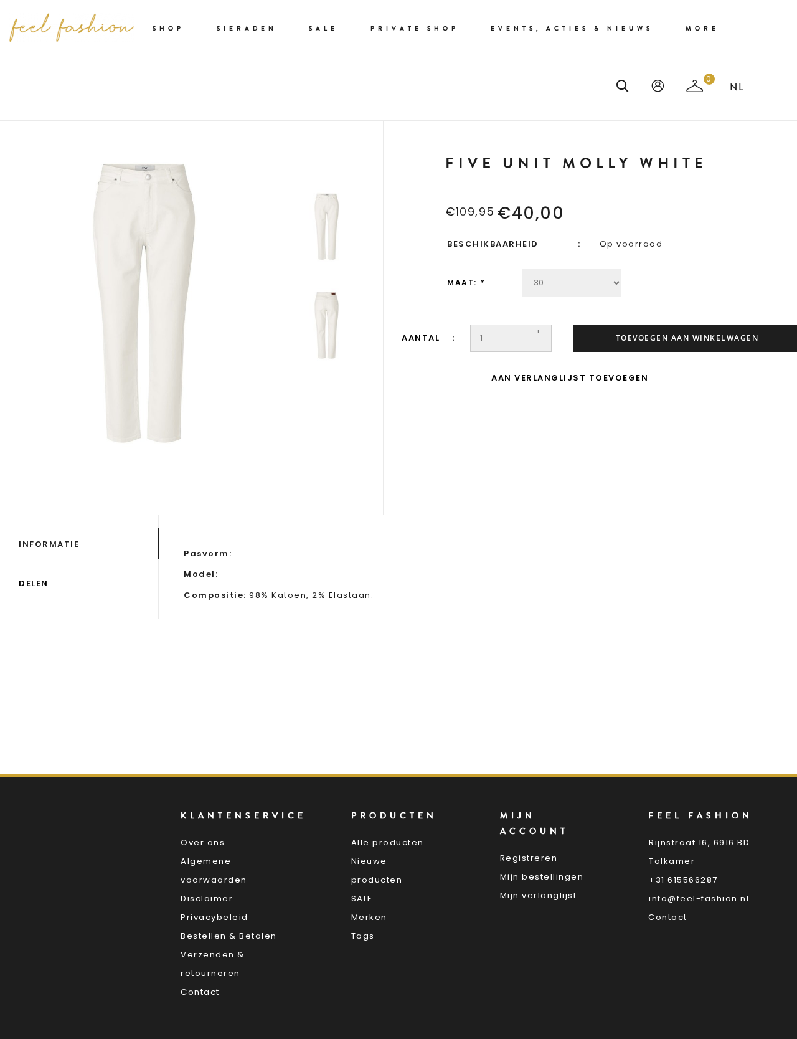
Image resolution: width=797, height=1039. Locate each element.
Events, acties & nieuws (572, 28)
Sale (323, 28)
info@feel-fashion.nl (699, 898)
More (702, 28)
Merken (369, 917)
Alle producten (387, 842)
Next (326, 400)
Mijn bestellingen (542, 877)
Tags (363, 936)
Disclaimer (207, 898)
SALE (362, 898)
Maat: (465, 282)
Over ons (203, 842)
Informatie (49, 544)
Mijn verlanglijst (538, 895)
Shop (168, 28)
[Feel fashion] (71, 27)
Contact (200, 992)
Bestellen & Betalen (229, 936)
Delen (34, 583)
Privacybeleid (214, 917)
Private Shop (414, 28)
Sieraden (247, 28)
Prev (326, 163)
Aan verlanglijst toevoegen (569, 378)
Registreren (529, 858)
